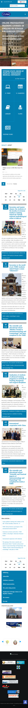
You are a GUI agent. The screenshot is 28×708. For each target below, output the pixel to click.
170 (6, 200)
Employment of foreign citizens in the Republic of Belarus (12, 592)
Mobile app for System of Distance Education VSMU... (12, 168)
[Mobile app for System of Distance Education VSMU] (12, 157)
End (24, 200)
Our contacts (6, 597)
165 (6, 196)
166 (10, 196)
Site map (5, 601)
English (23, 1)
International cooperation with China (17, 424)
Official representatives (8, 584)
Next (19, 200)
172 (14, 200)
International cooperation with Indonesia (12, 538)
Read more (7, 43)
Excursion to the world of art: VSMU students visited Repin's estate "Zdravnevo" (17, 268)
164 (20, 193)
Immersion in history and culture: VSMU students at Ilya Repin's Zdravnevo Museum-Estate (13, 533)
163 (16, 193)
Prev (11, 193)
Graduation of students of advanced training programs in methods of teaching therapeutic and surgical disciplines (17, 378)
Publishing (5, 572)
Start (6, 193)
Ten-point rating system (9, 588)
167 (14, 196)
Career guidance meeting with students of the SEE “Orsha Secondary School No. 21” (13, 522)
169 (23, 196)
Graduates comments (8, 580)
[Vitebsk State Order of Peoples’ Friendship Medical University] (10, 14)
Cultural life (6, 576)
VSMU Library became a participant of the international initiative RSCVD (12, 527)
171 (10, 200)
